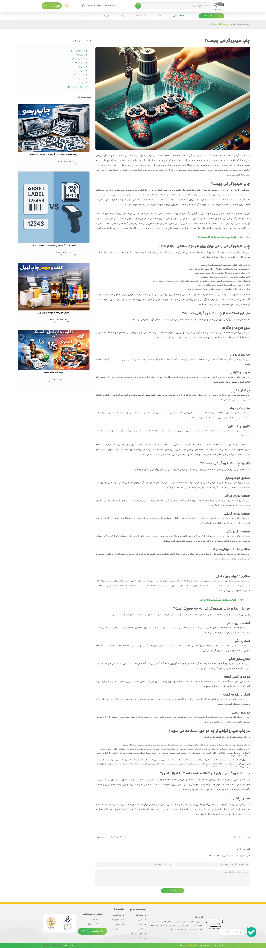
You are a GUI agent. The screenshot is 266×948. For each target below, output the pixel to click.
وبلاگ (161, 16)
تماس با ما (87, 16)
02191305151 (92, 920)
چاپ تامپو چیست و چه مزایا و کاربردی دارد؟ (217, 237)
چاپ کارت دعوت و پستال (77, 86)
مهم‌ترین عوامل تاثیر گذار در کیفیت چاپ (218, 600)
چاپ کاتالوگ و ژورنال (78, 50)
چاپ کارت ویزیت (80, 70)
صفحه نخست (245, 24)
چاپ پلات (118, 924)
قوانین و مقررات (137, 933)
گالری (141, 919)
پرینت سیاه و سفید (79, 58)
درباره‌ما (105, 16)
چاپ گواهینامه (81, 62)
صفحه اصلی (178, 16)
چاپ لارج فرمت (116, 929)
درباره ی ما (139, 924)
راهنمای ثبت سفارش (135, 938)
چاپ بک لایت (82, 78)
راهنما (122, 16)
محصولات (140, 915)
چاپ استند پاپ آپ (80, 74)
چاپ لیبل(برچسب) (80, 54)
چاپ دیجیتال (116, 919)
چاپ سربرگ (82, 66)
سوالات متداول (141, 16)
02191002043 (92, 924)
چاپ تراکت (83, 82)
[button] (211, 15)
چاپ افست (117, 915)
